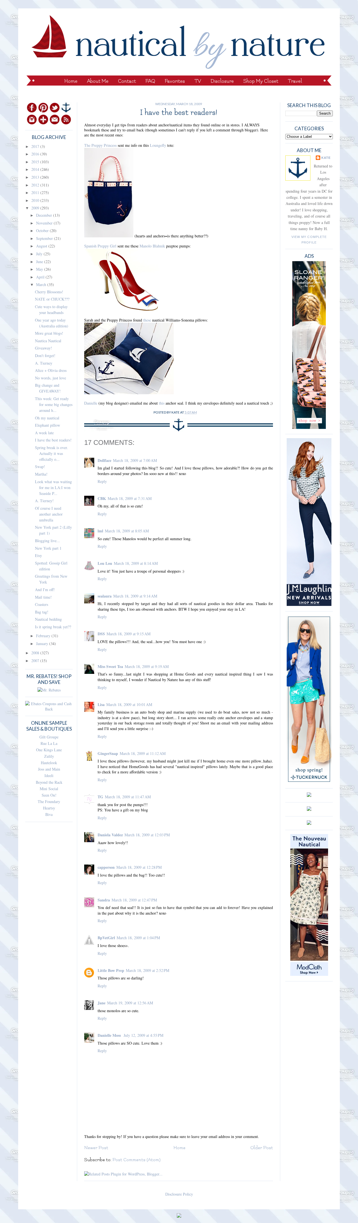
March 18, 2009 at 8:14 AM (136, 563)
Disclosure (222, 81)
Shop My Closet (260, 81)
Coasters (41, 604)
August (42, 246)
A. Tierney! (44, 500)
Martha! (41, 474)
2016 (35, 154)
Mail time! (43, 597)
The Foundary (49, 801)
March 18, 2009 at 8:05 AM (127, 530)
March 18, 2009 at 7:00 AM (135, 460)
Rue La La (49, 743)
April (41, 277)
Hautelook (49, 762)
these (147, 320)
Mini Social (49, 788)
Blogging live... (47, 540)
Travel (295, 81)
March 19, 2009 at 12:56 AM (130, 1002)
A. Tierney (43, 363)
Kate (326, 157)
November (45, 223)
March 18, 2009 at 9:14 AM (135, 596)
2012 (35, 185)
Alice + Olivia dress (51, 370)
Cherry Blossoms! (49, 291)
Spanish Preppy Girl (100, 246)
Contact (127, 81)
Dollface (104, 460)
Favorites (175, 81)
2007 (35, 660)
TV (197, 81)
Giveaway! (43, 348)
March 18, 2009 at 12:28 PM (139, 867)
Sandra (104, 900)
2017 (35, 146)
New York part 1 (48, 548)
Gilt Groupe (48, 737)
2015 (35, 161)
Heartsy (49, 808)
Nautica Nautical (48, 340)
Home (70, 81)
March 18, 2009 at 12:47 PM (134, 900)
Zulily (49, 756)
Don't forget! (45, 355)
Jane (101, 1003)
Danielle (90, 403)
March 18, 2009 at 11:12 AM (143, 753)
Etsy (38, 555)
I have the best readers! (53, 440)
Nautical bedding (48, 619)
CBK (102, 498)
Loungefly (158, 145)
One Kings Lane (49, 749)
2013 (35, 177)
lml (100, 531)
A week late (44, 432)
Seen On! (49, 795)
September (45, 238)
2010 (35, 200)
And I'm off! (45, 589)
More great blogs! (49, 333)
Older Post (261, 1147)
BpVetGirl (106, 938)
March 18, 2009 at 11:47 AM (128, 796)
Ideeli (48, 775)
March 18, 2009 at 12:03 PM (147, 834)
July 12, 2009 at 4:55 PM (143, 1035)
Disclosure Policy (179, 1194)
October (43, 230)
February (43, 635)
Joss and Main (49, 769)
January (42, 643)
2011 (35, 192)
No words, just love (50, 378)
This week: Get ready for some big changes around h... (53, 404)
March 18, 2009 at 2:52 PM (147, 970)
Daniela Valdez (110, 835)
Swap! (40, 466)
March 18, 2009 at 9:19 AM (147, 666)
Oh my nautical (47, 418)
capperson (106, 867)
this (161, 403)
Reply (102, 481)
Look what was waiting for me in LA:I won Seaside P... (53, 487)
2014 (35, 169)
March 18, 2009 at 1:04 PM (138, 937)
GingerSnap (108, 753)
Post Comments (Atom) (136, 1159)
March (41, 284)
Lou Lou (105, 563)
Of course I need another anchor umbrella (49, 514)
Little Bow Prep (111, 970)
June (40, 261)
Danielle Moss (110, 1035)
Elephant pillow (47, 425)
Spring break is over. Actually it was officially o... (51, 453)
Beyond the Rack (49, 782)
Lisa (101, 704)
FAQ (150, 81)
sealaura (105, 596)
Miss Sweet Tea (110, 666)
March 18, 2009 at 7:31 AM (130, 498)
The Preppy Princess (100, 145)
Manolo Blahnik (152, 246)
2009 (35, 208)
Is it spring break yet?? (53, 626)
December (44, 215)
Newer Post (96, 1147)
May (40, 269)
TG (100, 797)
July (40, 253)
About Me (98, 81)
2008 (35, 652)
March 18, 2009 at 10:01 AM (129, 704)
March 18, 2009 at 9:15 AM (128, 633)
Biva (49, 814)
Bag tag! (41, 612)
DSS (101, 634)
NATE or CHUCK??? (52, 299)
